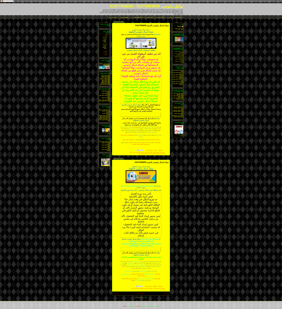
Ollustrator (137, 306)
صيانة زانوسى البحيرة (135, 288)
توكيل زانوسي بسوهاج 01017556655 (104, 64)
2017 (107, 34)
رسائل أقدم (116, 293)
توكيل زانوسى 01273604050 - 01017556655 (146, 6)
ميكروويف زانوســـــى (124, 17)
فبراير (105, 52)
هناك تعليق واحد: (149, 150)
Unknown (179, 26)
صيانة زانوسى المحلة (125, 135)
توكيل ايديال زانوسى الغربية (158, 152)
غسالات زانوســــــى (160, 17)
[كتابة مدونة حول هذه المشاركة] (141, 150)
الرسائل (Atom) (138, 297)
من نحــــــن (169, 17)
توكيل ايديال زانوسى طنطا (135, 152)
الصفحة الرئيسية (178, 17)
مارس (105, 50)
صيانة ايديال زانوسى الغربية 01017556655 (152, 25)
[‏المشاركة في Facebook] (139, 150)
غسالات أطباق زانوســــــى (137, 17)
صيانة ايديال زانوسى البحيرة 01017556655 (152, 162)
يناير (106, 54)
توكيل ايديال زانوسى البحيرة (158, 288)
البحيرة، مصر (162, 289)
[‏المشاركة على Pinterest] (137, 150)
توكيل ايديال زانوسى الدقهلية (146, 288)
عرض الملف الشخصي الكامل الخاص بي (178, 29)
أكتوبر (105, 35)
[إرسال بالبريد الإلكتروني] (143, 150)
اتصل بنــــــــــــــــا (113, 17)
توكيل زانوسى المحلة (127, 139)
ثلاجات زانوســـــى (149, 17)
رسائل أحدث (166, 293)
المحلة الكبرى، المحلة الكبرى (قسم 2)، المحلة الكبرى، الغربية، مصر (151, 153)
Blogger (124, 306)
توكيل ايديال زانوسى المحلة (146, 152)
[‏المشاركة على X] (140, 150)
